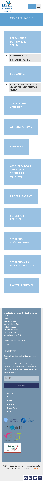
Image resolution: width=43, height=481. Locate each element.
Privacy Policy (25, 364)
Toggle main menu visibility (38, 6)
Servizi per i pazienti (17, 218)
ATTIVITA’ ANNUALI (21, 127)
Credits (35, 468)
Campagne (16, 147)
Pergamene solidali (20, 55)
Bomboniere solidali (20, 60)
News (9, 397)
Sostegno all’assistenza (19, 241)
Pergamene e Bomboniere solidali (18, 41)
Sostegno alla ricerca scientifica (22, 264)
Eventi (9, 400)
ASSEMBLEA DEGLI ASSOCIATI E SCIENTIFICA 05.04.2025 (20, 171)
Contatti (10, 404)
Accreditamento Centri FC (21, 105)
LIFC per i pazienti (21, 196)
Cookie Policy (12, 412)
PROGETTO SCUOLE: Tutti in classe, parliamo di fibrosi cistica (23, 87)
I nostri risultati (21, 285)
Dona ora (10, 393)
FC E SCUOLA (17, 74)
